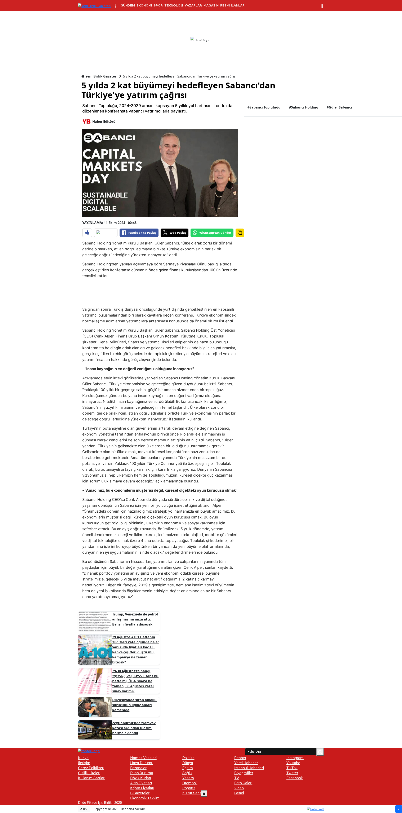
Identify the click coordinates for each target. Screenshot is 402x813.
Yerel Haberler (246, 763)
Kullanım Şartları (91, 778)
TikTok (292, 768)
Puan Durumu (141, 773)
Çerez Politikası (91, 768)
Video (239, 788)
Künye (83, 758)
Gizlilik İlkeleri (89, 773)
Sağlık (187, 773)
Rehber (240, 758)
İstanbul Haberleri (249, 768)
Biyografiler (243, 773)
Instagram (295, 758)
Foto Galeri (243, 783)
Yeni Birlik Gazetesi (101, 76)
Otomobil (189, 783)
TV (236, 778)
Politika (188, 758)
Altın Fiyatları (141, 783)
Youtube (293, 763)
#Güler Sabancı (339, 107)
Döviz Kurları (140, 778)
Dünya (187, 763)
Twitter (292, 773)
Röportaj (189, 788)
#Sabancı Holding (303, 107)
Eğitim (187, 768)
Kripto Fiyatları (142, 788)
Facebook (294, 778)
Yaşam (188, 778)
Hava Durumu (141, 763)
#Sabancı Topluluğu (264, 107)
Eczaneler (138, 768)
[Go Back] (398, 809)
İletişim (84, 763)
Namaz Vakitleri (143, 758)
